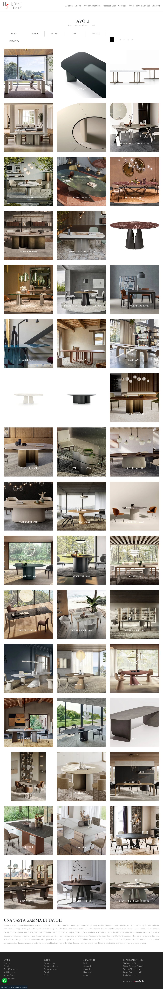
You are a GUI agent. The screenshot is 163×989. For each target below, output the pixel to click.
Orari (131, 5)
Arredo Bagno (9, 975)
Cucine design (49, 963)
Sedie (46, 975)
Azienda (69, 5)
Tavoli (93, 26)
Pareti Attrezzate (11, 969)
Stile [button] (75, 34)
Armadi (86, 975)
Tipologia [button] (95, 34)
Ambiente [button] (34, 34)
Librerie (7, 963)
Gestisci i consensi (21, 987)
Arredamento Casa (92, 5)
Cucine (78, 5)
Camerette (88, 966)
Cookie (9, 987)
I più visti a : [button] (14, 41)
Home (70, 26)
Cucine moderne (51, 966)
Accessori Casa (109, 5)
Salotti (6, 966)
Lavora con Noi (143, 5)
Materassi (87, 972)
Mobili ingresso (10, 972)
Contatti (156, 5)
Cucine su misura (50, 969)
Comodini (87, 969)
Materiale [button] (55, 34)
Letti (85, 963)
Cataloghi (122, 5)
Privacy (3, 987)
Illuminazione (9, 978)
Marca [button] (14, 34)
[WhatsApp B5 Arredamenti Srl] (4, 980)
